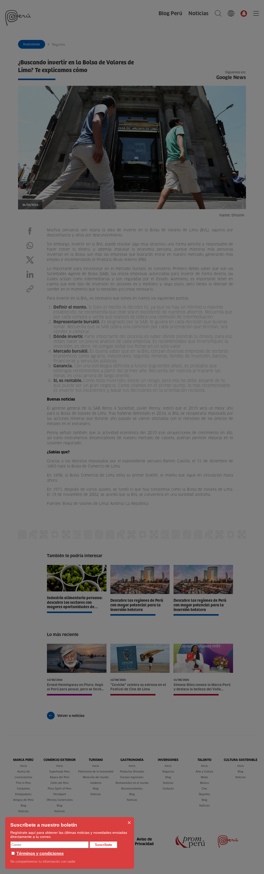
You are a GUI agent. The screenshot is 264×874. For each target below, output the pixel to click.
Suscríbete (103, 845)
